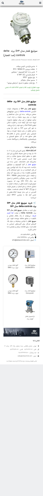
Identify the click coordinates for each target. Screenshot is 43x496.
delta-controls (25, 111)
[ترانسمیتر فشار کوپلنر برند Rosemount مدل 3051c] (30, 307)
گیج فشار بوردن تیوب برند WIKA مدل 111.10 (13, 293)
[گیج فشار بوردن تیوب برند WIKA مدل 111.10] (13, 281)
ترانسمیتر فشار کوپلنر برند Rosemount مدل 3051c (30, 320)
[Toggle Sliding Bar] (40, 3)
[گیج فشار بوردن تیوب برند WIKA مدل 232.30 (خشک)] (13, 255)
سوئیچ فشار (32, 164)
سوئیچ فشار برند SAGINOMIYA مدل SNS (30, 267)
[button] (3, 3)
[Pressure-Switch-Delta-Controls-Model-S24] (20, 27)
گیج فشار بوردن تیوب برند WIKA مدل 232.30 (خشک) (13, 269)
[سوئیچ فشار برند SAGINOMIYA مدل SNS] (30, 255)
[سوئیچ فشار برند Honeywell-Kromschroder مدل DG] (30, 281)
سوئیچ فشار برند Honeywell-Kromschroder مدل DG (30, 294)
